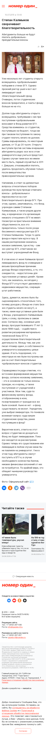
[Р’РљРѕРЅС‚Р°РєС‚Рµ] (4, 488)
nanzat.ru (27, 688)
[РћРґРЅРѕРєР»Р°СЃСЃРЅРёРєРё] (10, 488)
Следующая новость (25, 576)
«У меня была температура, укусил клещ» (13, 540)
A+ (42, 46)
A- (39, 46)
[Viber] (22, 488)
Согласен (23, 731)
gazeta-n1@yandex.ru (17, 637)
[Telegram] (16, 488)
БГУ (32, 481)
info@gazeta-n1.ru (15, 627)
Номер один (22, 6)
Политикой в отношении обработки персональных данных (20, 713)
